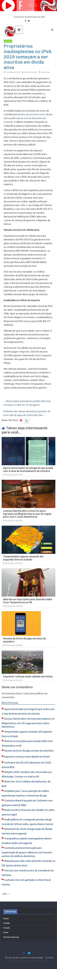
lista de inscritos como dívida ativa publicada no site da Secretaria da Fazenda (28, 118)
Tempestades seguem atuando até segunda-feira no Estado (23, 558)
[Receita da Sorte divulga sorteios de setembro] (21, 613)
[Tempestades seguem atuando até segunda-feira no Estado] (28, 527)
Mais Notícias (10, 702)
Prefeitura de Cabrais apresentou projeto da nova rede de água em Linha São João (26, 413)
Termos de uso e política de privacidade (24, 957)
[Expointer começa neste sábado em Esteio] (22, 652)
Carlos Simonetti (30, 72)
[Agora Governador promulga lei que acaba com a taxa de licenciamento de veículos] (28, 438)
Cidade (6, 923)
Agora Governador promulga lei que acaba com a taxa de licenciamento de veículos (28, 469)
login (26, 693)
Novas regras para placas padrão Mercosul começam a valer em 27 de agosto (27, 403)
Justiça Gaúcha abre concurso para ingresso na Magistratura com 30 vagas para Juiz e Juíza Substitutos (27, 513)
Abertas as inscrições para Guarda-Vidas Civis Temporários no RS (27, 601)
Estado (8, 41)
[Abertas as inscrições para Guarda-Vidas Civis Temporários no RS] (28, 570)
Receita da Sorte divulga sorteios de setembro (24, 640)
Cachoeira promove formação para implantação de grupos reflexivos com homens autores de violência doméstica (27, 852)
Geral (5, 932)
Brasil (6, 918)
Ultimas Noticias (20, 41)
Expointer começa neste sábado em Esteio (28, 676)
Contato (49, 957)
